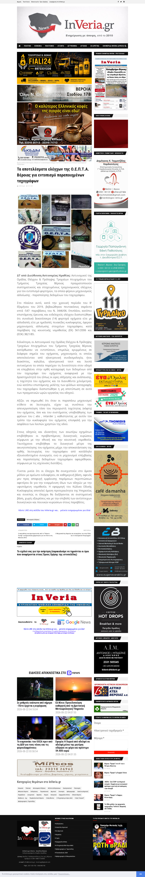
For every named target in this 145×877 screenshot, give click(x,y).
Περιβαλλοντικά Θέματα (37, 798)
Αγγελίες (39, 795)
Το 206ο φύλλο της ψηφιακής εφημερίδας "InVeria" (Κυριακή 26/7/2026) (115, 806)
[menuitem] (19, 46)
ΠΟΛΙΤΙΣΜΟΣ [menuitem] (49, 46)
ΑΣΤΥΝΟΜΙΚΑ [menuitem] (72, 46)
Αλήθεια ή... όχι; (22, 798)
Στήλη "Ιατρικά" (79, 798)
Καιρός (46, 795)
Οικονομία (61, 791)
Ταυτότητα (26, 2)
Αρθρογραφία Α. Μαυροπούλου (65, 856)
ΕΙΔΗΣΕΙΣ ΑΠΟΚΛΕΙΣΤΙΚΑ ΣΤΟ (48, 673)
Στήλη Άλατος (50, 798)
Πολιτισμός (77, 788)
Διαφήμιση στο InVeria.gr (57, 2)
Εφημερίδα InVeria (64, 795)
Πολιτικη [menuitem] (27, 46)
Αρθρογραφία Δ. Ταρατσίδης (26, 801)
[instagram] (124, 2)
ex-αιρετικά (31, 795)
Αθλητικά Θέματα (23, 791)
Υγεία (57, 838)
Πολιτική (28, 788)
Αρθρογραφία (71, 791)
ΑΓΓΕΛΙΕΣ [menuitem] (83, 46)
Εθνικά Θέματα (76, 795)
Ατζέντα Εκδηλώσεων (54, 788)
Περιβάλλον (21, 795)
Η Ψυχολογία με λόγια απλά (64, 798)
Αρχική (19, 2)
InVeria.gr (22, 186)
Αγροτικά (53, 791)
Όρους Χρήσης (50, 554)
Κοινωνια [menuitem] (37, 46)
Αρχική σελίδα (21, 163)
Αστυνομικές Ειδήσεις (33, 163)
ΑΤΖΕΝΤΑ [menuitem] (61, 46)
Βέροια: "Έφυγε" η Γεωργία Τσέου (115, 773)
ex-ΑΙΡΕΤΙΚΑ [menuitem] (94, 46)
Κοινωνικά (53, 795)
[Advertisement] (54, 650)
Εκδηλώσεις (34, 791)
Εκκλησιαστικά (67, 788)
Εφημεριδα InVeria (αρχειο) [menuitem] (113, 46)
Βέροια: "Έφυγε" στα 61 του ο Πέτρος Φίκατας (114, 765)
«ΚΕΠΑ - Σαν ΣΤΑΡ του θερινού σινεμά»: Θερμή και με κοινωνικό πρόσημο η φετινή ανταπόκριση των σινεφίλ (115, 785)
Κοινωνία (20, 788)
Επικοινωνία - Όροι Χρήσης (39, 2)
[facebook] (118, 2)
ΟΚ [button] (140, 874)
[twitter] (121, 2)
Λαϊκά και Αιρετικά (82, 791)
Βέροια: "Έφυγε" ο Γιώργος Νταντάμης (113, 796)
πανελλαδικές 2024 (62, 853)
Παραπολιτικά (44, 791)
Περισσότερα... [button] (64, 874)
